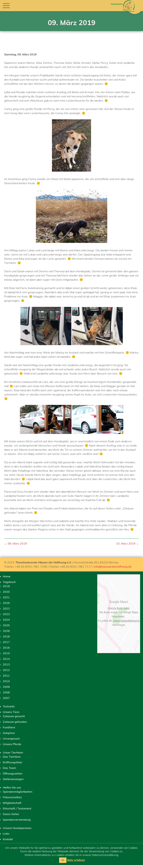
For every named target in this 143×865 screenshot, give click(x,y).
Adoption (9, 733)
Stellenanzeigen (13, 779)
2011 (6, 675)
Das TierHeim (12, 756)
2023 (6, 614)
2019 (6, 586)
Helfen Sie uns (12, 787)
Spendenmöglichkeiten (17, 791)
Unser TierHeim (13, 752)
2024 (6, 619)
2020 (6, 591)
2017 (6, 642)
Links (6, 833)
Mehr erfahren (76, 860)
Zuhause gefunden (15, 721)
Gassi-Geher (11, 814)
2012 (6, 670)
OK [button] (62, 860)
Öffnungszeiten (12, 773)
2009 (6, 687)
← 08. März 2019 (15, 543)
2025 (6, 625)
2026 (6, 603)
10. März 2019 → (127, 543)
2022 (6, 608)
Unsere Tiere (11, 712)
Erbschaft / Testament (17, 808)
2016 (6, 647)
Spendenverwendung (17, 819)
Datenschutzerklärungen (126, 620)
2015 (6, 653)
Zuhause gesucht (14, 716)
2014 (6, 659)
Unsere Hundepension (17, 828)
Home (6, 576)
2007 (6, 698)
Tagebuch (9, 582)
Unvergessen (11, 738)
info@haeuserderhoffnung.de (112, 566)
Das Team (9, 768)
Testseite (9, 706)
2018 (6, 636)
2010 (6, 681)
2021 (6, 597)
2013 (6, 664)
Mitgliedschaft (12, 803)
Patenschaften (12, 797)
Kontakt (8, 839)
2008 (6, 692)
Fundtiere (9, 727)
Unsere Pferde (12, 744)
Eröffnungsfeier (12, 762)
